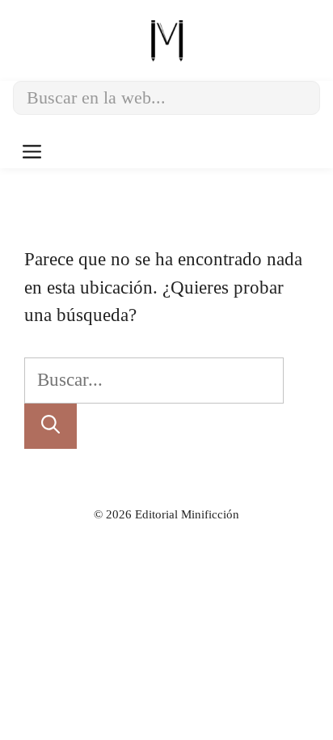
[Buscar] (50, 427)
